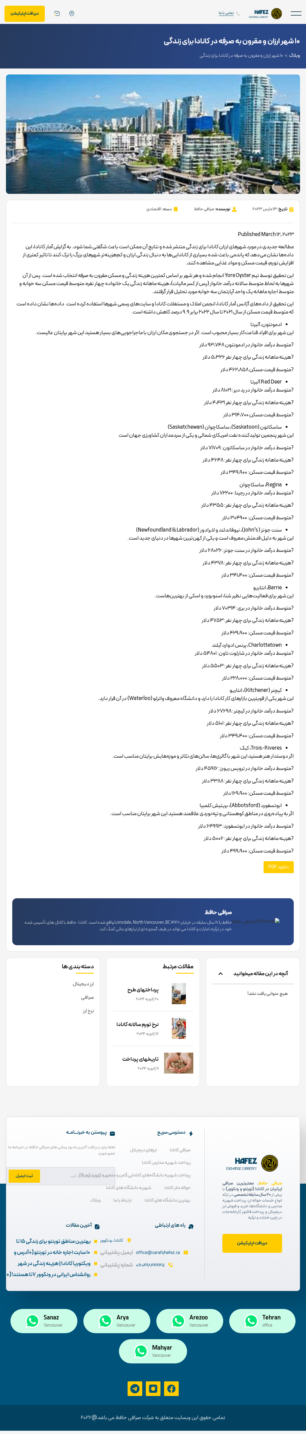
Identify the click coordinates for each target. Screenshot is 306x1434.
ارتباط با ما (122, 1200)
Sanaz (51, 1317)
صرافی (87, 997)
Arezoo (198, 1317)
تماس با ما (226, 13)
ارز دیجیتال (83, 984)
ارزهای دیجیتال (143, 1150)
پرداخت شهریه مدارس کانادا (166, 1162)
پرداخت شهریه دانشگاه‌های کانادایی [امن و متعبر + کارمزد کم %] (135, 1175)
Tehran (271, 1317)
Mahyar (162, 1348)
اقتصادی (153, 209)
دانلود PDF (278, 867)
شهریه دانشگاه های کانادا (128, 1188)
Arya (123, 1317)
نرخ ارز (88, 1011)
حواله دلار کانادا (177, 1188)
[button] (296, 13)
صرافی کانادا (180, 1150)
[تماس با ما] (238, 14)
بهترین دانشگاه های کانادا (168, 1200)
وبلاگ (294, 55)
